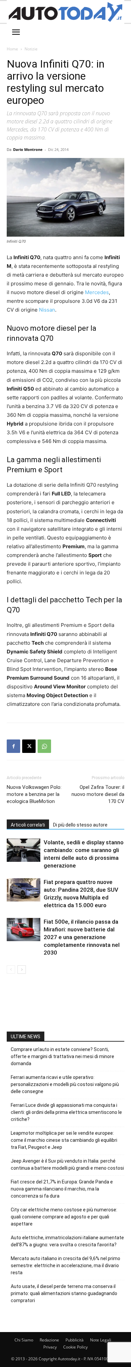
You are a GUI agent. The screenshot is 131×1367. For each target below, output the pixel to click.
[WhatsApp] (44, 746)
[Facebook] (13, 746)
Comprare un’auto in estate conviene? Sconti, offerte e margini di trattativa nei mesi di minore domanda (62, 1056)
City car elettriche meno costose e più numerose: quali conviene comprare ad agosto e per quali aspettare (64, 1217)
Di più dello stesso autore (80, 825)
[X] (29, 746)
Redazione (49, 1340)
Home (12, 49)
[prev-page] (11, 969)
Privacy (50, 1347)
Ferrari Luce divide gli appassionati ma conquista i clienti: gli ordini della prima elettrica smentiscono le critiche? (66, 1112)
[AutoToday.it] (65, 12)
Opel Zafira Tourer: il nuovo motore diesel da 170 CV (98, 794)
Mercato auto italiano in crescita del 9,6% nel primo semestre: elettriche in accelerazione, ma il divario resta (65, 1265)
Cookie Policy (75, 1347)
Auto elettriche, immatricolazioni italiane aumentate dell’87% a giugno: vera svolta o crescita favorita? (67, 1241)
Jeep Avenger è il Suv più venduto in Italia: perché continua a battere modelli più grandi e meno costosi (67, 1164)
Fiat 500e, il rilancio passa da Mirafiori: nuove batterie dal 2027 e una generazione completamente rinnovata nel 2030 (82, 937)
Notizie (31, 49)
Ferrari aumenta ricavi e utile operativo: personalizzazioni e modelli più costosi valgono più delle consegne (65, 1084)
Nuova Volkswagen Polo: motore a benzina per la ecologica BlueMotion (34, 794)
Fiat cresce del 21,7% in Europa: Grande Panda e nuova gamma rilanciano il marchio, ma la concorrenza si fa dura (62, 1189)
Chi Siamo (23, 1340)
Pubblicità (75, 1340)
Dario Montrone (28, 149)
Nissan (47, 310)
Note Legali (100, 1340)
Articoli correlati (28, 825)
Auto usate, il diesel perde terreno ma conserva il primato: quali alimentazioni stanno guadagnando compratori (64, 1293)
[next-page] (21, 969)
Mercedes (97, 292)
